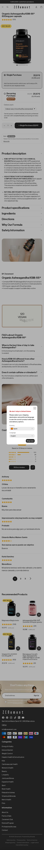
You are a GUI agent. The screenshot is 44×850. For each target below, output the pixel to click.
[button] (35, 408)
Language (12, 433)
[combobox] (14, 429)
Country (12, 425)
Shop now (30, 441)
